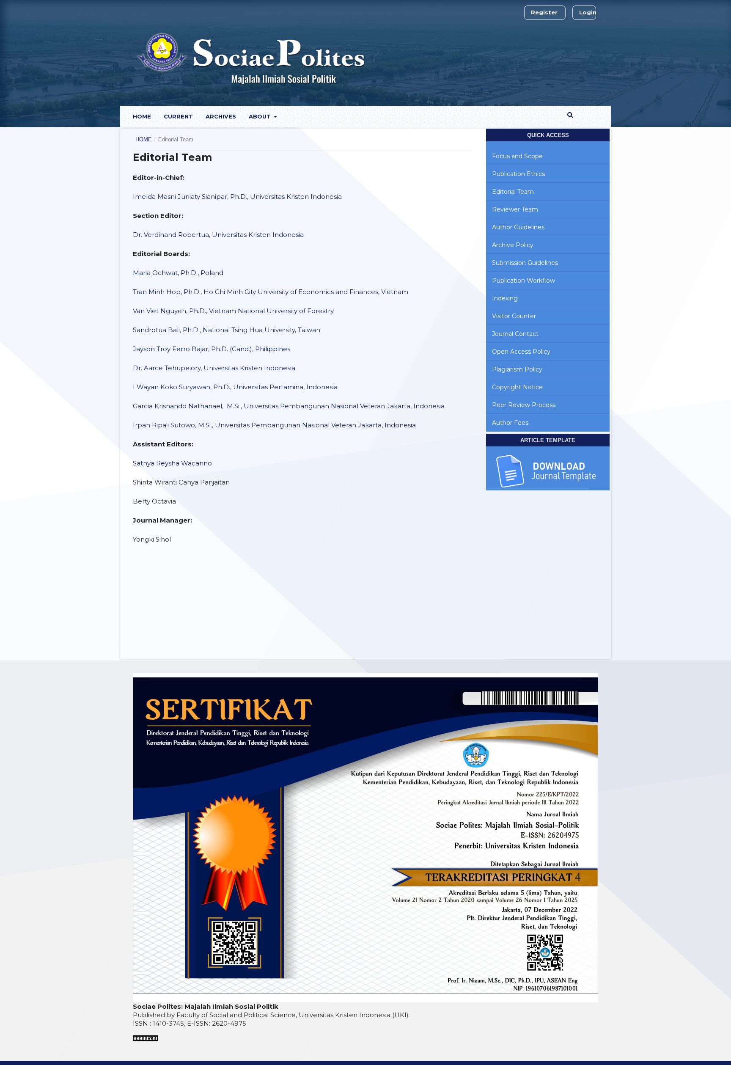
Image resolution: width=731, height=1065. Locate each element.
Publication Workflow (523, 280)
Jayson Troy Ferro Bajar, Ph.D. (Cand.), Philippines (211, 349)
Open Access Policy (521, 351)
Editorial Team (513, 191)
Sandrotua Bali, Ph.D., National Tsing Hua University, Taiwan (226, 330)
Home (142, 116)
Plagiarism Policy (517, 369)
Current (178, 116)
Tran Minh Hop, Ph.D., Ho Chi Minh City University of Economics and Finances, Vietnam (270, 292)
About (260, 116)
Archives (221, 116)
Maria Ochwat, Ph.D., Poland (178, 273)
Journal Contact (515, 334)
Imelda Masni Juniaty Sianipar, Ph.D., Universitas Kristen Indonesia (237, 197)
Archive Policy (512, 245)
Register (544, 12)
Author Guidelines (518, 227)
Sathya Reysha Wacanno (173, 463)
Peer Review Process (523, 405)
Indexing (505, 298)
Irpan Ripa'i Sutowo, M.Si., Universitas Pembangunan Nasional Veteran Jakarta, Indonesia (274, 425)
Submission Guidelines (525, 263)
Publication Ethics (518, 174)
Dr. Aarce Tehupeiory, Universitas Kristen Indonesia (214, 368)
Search (584, 115)
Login (587, 12)
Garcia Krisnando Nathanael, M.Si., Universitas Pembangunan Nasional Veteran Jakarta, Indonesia (289, 406)
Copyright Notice (517, 387)
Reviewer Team (515, 209)
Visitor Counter (514, 316)
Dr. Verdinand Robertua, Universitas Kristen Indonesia (218, 235)
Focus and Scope (517, 156)
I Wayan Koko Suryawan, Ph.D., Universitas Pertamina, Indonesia (235, 387)
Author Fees (510, 423)
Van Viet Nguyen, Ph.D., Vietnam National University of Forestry (233, 311)
